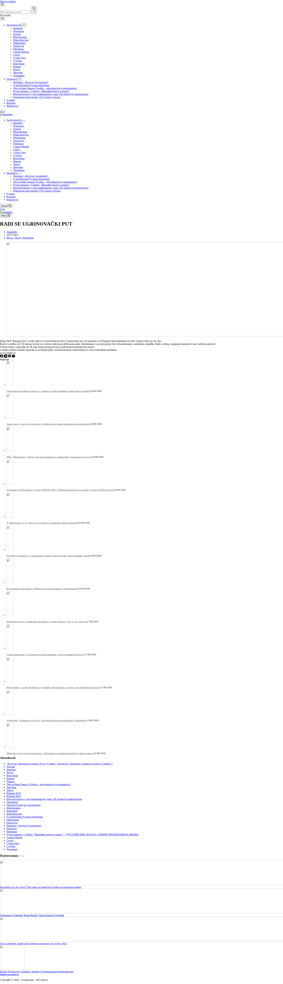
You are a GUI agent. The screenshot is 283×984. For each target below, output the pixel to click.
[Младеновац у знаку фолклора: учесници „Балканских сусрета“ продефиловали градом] (10, 681)
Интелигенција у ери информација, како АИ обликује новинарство (50, 187)
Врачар (17, 161)
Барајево (18, 123)
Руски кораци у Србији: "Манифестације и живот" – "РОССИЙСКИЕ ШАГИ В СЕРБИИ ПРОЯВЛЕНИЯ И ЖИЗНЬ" (73, 834)
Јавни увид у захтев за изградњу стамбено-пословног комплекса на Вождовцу (48, 424)
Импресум (12, 199)
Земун (16, 164)
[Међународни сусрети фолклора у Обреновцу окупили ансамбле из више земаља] (10, 747)
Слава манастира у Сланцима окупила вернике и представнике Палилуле (45, 654)
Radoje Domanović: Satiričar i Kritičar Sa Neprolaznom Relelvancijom (36, 971)
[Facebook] (2, 356)
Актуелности (14, 120)
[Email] (13, 356)
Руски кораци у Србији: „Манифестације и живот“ (41, 184)
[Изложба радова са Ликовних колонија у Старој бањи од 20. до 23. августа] (10, 615)
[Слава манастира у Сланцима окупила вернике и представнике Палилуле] (10, 648)
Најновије (28, 237)
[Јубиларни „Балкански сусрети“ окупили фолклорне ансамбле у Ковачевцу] (10, 714)
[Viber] (10, 356)
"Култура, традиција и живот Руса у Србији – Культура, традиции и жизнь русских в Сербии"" (60, 763)
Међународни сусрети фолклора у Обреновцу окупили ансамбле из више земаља (50, 753)
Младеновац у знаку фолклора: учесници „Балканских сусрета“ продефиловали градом (53, 687)
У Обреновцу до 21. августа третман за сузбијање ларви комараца (42, 522)
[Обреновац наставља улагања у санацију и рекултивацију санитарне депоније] (10, 384)
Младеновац (20, 131)
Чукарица (18, 126)
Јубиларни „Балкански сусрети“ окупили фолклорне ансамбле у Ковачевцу (47, 720)
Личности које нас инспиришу (24, 805)
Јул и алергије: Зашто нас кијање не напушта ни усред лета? (33, 943)
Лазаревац (19, 170)
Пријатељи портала (9, 974)
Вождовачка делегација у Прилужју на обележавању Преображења (42, 588)
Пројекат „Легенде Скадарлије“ (30, 176)
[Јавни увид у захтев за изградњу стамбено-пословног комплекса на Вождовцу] (10, 417)
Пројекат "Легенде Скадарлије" (24, 825)
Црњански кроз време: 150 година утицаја (36, 190)
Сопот (16, 149)
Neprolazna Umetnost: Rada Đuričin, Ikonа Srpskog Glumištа (32, 915)
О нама (11, 193)
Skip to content (8, 1)
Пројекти (12, 173)
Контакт (11, 196)
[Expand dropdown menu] (24, 120)
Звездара (18, 167)
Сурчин (17, 155)
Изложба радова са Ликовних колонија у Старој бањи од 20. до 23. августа (47, 621)
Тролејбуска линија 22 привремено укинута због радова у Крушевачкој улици (48, 555)
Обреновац (19, 137)
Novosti (11, 766)
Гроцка (17, 128)
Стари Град (19, 152)
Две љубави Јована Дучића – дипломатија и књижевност (45, 182)
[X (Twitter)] (6, 356)
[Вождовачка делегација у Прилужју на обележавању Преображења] (10, 582)
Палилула (18, 140)
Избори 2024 (14, 796)
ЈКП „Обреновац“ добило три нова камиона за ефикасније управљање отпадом (49, 457)
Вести (10, 237)
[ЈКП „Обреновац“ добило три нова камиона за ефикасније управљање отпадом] (10, 450)
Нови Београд (21, 134)
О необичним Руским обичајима (31, 179)
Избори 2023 (14, 793)
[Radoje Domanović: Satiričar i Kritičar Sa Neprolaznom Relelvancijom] (12, 968)
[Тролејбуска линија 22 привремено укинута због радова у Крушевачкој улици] (10, 549)
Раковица (18, 143)
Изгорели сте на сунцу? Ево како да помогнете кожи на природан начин (40, 887)
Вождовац (19, 158)
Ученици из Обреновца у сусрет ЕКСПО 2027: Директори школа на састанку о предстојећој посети (60, 490)
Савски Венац (21, 146)
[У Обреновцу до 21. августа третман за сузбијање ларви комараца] (10, 516)
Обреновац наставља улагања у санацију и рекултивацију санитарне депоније (48, 391)
